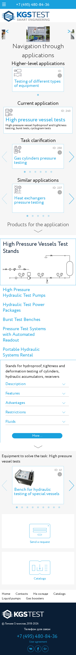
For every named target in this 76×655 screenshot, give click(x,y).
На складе (40, 594)
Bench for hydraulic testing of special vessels (36, 492)
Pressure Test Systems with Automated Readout (24, 334)
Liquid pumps (11, 598)
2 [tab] (30, 172)
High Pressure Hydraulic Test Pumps (24, 292)
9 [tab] (59, 507)
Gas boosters (35, 598)
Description (15, 384)
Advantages (15, 403)
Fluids (10, 422)
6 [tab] (51, 172)
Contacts (22, 594)
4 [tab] (41, 172)
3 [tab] (35, 172)
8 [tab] (54, 507)
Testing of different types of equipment (37, 83)
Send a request (40, 542)
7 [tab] (48, 507)
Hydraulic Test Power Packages (24, 307)
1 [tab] (38, 95)
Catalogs (40, 578)
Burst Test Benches (21, 319)
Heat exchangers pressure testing (29, 200)
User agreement (38, 642)
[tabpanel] (38, 79)
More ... (37, 435)
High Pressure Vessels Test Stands (35, 248)
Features (12, 393)
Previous (4, 157)
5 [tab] (46, 172)
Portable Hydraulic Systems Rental (21, 352)
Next (71, 157)
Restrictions (15, 412)
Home (6, 594)
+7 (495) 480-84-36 (32, 5)
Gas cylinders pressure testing (35, 160)
